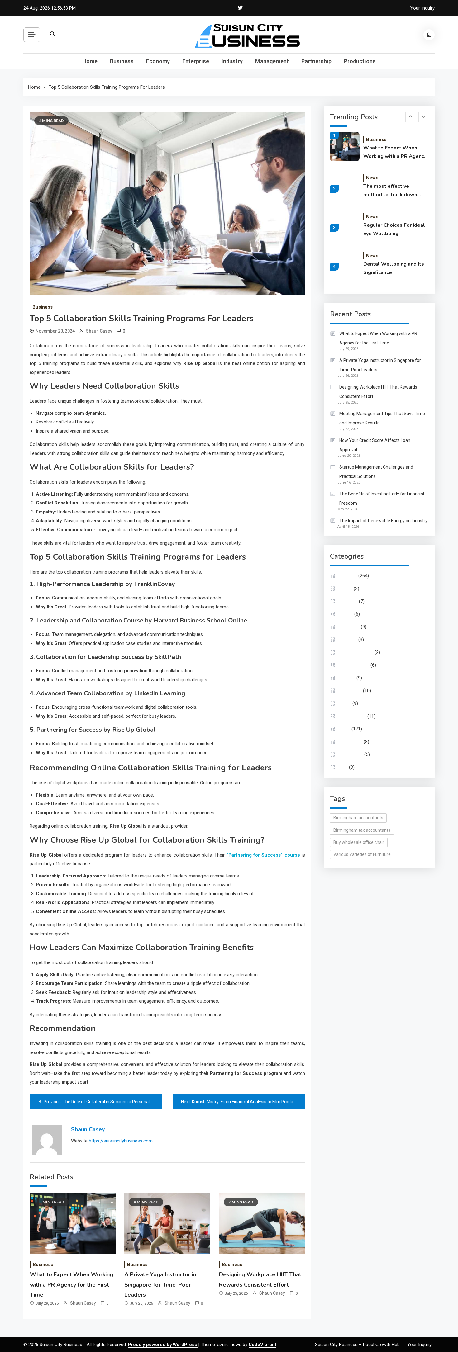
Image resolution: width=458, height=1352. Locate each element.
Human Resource (356, 652)
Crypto (345, 588)
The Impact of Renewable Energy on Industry (383, 520)
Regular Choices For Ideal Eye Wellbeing (394, 229)
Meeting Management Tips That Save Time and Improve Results (382, 418)
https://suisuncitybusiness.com (121, 1141)
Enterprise (195, 61)
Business (122, 61)
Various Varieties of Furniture (362, 854)
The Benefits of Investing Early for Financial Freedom (381, 498)
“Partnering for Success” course (263, 855)
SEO (343, 767)
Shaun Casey (99, 331)
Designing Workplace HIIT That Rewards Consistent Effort (378, 392)
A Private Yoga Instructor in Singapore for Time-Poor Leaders (160, 1284)
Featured (348, 639)
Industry (232, 61)
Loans (345, 703)
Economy (158, 61)
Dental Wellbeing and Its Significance (393, 268)
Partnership (316, 61)
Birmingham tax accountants (361, 830)
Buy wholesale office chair (358, 842)
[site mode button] (429, 34)
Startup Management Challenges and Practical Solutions (376, 472)
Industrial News (354, 665)
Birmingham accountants (358, 817)
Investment (350, 690)
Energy (346, 614)
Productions (360, 61)
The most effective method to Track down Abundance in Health (390, 191)
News (372, 178)
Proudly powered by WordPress (163, 1344)
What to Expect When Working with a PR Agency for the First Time (71, 1284)
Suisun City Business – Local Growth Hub (357, 1344)
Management (272, 61)
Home (90, 61)
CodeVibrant (262, 1344)
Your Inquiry (422, 8)
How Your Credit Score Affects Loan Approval (374, 445)
